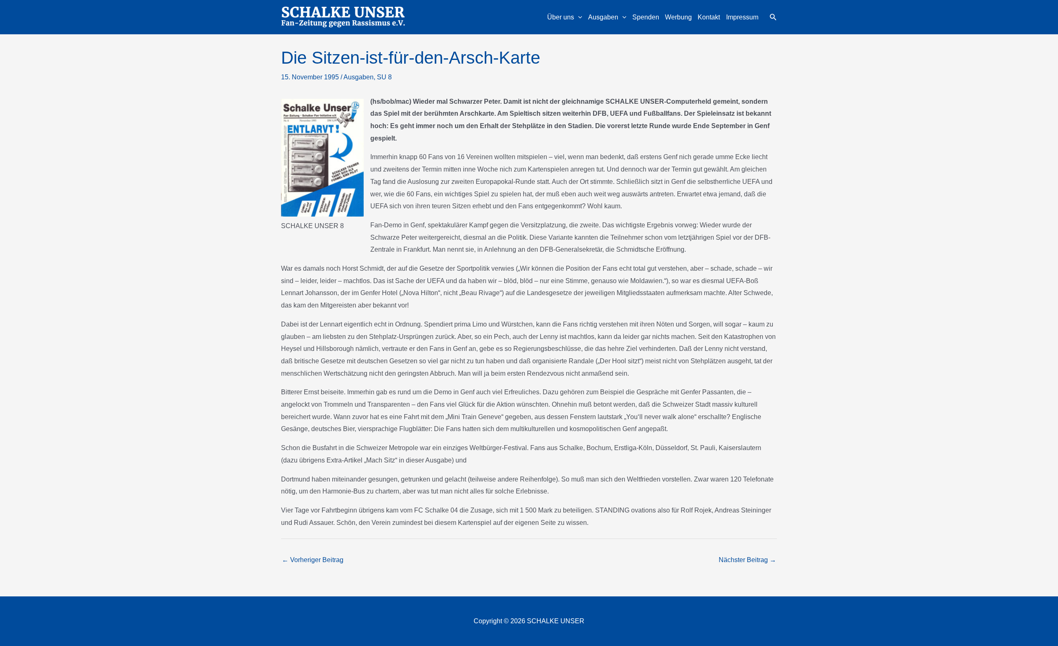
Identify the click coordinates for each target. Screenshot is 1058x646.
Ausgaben (603, 17)
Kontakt (709, 17)
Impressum (742, 17)
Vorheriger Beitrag (312, 559)
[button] (578, 17)
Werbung (678, 17)
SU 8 (384, 77)
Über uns (560, 17)
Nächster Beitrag (747, 559)
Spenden (645, 17)
